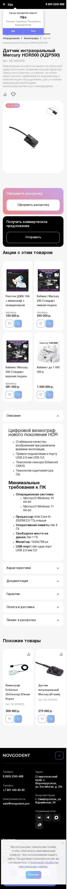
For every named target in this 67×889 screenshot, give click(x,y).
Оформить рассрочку (33, 205)
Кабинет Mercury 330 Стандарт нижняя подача (48, 301)
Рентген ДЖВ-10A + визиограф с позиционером (17, 301)
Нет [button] (33, 31)
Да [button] (13, 31)
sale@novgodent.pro (16, 804)
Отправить (33, 237)
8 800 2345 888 (55, 4)
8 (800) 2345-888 (13, 776)
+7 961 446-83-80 (14, 790)
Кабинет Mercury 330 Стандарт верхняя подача (17, 372)
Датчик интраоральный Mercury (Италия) (49, 690)
